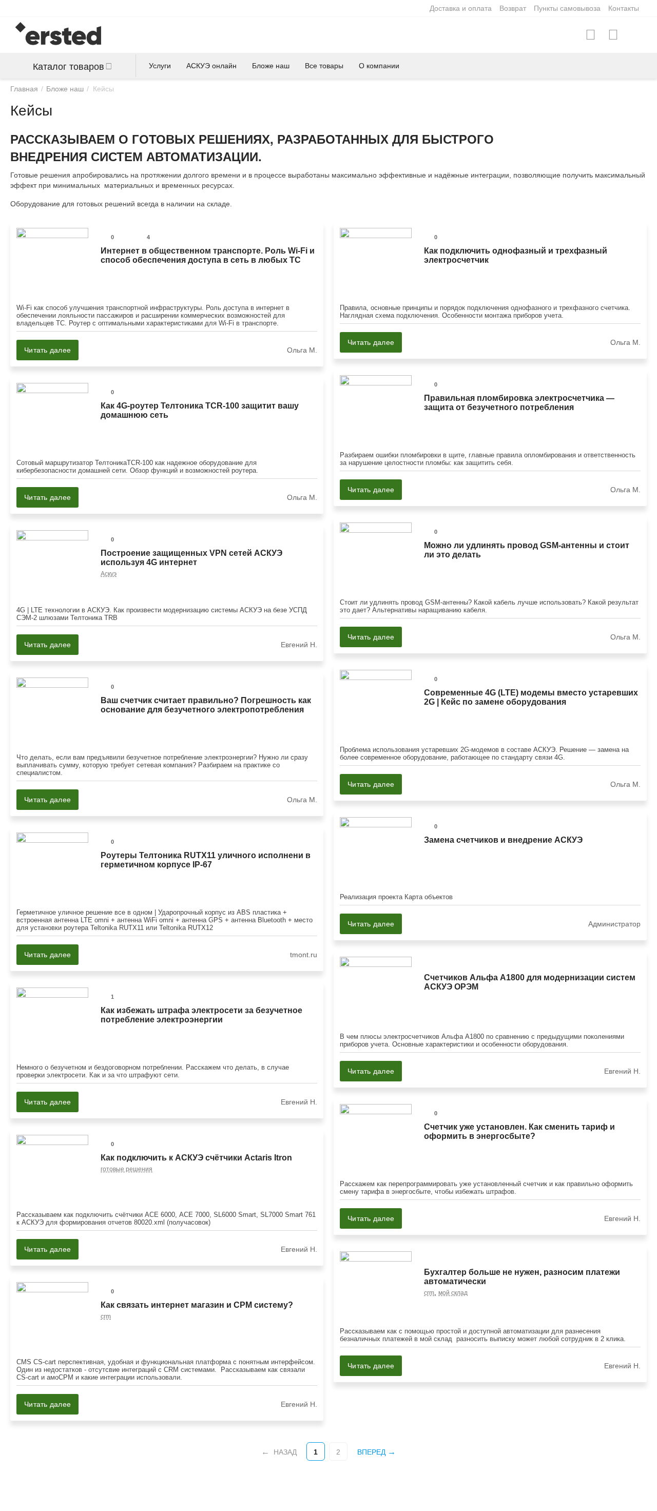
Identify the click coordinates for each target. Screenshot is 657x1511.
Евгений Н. (299, 645)
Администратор (614, 924)
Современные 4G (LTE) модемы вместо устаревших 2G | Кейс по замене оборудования (531, 697)
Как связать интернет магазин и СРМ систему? (197, 1305)
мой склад (453, 1292)
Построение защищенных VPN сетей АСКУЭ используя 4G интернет (191, 558)
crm (429, 1292)
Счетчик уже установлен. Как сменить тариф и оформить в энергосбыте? (519, 1131)
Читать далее (47, 350)
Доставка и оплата (461, 8)
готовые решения (126, 1169)
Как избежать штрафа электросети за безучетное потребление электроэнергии (201, 1015)
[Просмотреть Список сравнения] (590, 35)
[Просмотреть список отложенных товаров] (613, 35)
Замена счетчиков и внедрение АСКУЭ (503, 840)
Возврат (512, 8)
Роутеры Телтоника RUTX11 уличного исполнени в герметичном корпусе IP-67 (206, 860)
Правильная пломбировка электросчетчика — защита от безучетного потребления (519, 403)
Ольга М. (302, 350)
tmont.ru (303, 955)
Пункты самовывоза (567, 8)
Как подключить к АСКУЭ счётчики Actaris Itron (196, 1157)
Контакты (623, 8)
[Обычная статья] (125, 237)
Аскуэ (109, 573)
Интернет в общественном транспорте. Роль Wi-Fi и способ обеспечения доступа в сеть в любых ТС (208, 255)
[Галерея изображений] (125, 539)
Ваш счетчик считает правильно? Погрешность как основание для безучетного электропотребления (206, 705)
